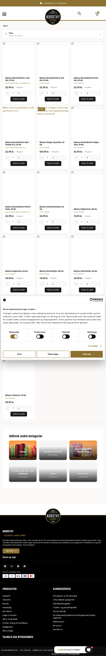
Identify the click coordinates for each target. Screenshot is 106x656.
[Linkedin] (24, 566)
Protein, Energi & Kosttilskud (15, 623)
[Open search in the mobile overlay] (79, 13)
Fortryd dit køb (59, 611)
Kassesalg (7, 607)
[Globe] (18, 566)
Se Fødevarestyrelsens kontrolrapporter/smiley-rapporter (74, 616)
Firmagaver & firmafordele (65, 596)
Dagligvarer (8, 627)
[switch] (40, 337)
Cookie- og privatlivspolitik (65, 607)
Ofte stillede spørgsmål (63, 599)
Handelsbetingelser (61, 603)
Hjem (5, 25)
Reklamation (58, 621)
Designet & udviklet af (66, 654)
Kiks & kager (8, 630)
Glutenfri (6, 599)
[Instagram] (11, 566)
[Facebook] (5, 566)
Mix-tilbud (7, 611)
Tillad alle (86, 354)
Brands (6, 603)
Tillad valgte (53, 354)
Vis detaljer (93, 346)
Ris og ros (57, 625)
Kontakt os (58, 629)
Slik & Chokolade (10, 619)
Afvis (19, 354)
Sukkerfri (6, 596)
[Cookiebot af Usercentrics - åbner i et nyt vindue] (91, 300)
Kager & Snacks (10, 615)
